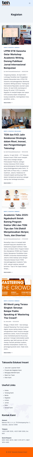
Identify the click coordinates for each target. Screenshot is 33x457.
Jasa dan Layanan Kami (12, 368)
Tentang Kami (9, 393)
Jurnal (7, 403)
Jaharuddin (8, 321)
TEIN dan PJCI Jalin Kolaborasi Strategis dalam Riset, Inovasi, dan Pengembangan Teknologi (15, 141)
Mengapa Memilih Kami (12, 372)
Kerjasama (18, 131)
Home (6, 390)
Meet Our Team (10, 375)
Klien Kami (8, 377)
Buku (6, 405)
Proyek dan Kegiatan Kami (13, 370)
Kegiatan (11, 47)
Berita (6, 47)
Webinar (17, 211)
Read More (8, 102)
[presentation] (16, 35)
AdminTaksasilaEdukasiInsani (12, 71)
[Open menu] (29, 3)
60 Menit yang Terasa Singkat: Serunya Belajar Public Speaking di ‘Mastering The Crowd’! (16, 311)
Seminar (17, 47)
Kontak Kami (9, 408)
